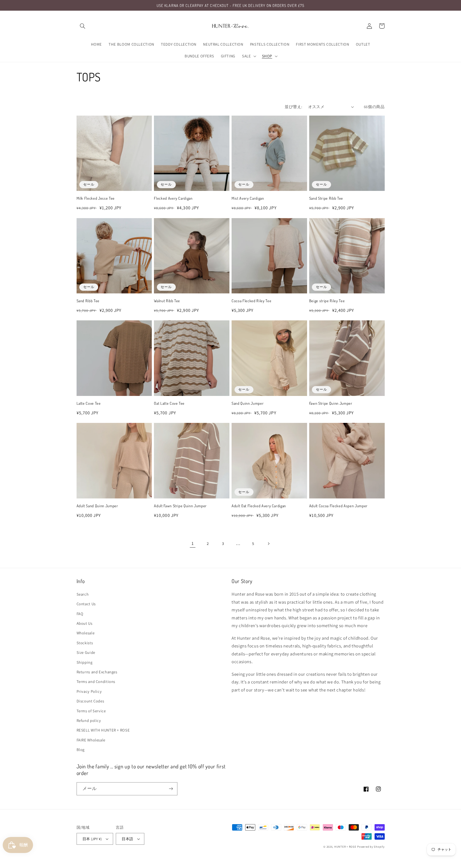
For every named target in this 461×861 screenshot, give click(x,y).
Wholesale (86, 632)
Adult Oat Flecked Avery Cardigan (259, 505)
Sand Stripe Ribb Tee (326, 198)
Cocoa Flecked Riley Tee (251, 300)
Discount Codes (90, 700)
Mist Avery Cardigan (248, 198)
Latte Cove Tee (89, 403)
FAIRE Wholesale (91, 739)
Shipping (85, 662)
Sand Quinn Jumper (248, 403)
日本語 (127, 838)
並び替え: (293, 106)
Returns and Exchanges (97, 671)
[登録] (171, 788)
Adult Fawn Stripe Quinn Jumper (180, 505)
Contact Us (86, 603)
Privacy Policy (89, 691)
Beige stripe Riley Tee (327, 300)
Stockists (85, 642)
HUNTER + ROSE (345, 846)
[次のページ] (268, 543)
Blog (81, 749)
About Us (85, 623)
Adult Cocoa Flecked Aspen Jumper (338, 505)
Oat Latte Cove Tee (169, 403)
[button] (83, 26)
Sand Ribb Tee (88, 300)
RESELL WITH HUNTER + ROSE (103, 730)
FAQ (80, 613)
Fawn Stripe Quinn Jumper (330, 403)
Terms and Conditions (96, 681)
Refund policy (89, 720)
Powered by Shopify (370, 846)
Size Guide (86, 652)
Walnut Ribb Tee (167, 300)
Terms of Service (91, 710)
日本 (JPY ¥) (92, 838)
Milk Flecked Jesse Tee (96, 198)
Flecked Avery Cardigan (173, 198)
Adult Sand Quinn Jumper (97, 505)
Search (83, 594)
